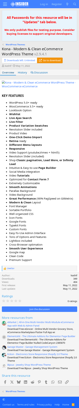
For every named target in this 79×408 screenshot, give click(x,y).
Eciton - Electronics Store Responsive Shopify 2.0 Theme (37, 354)
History (22, 72)
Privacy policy (44, 404)
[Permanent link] (25, 96)
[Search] (74, 4)
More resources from (17, 318)
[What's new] (67, 4)
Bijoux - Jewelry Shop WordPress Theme (29, 364)
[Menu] (5, 4)
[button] (4, 399)
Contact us (8, 404)
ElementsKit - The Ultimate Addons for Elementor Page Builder (41, 336)
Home (65, 404)
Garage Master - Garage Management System (32, 346)
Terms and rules (25, 404)
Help (57, 404)
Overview (8, 72)
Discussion (40, 72)
